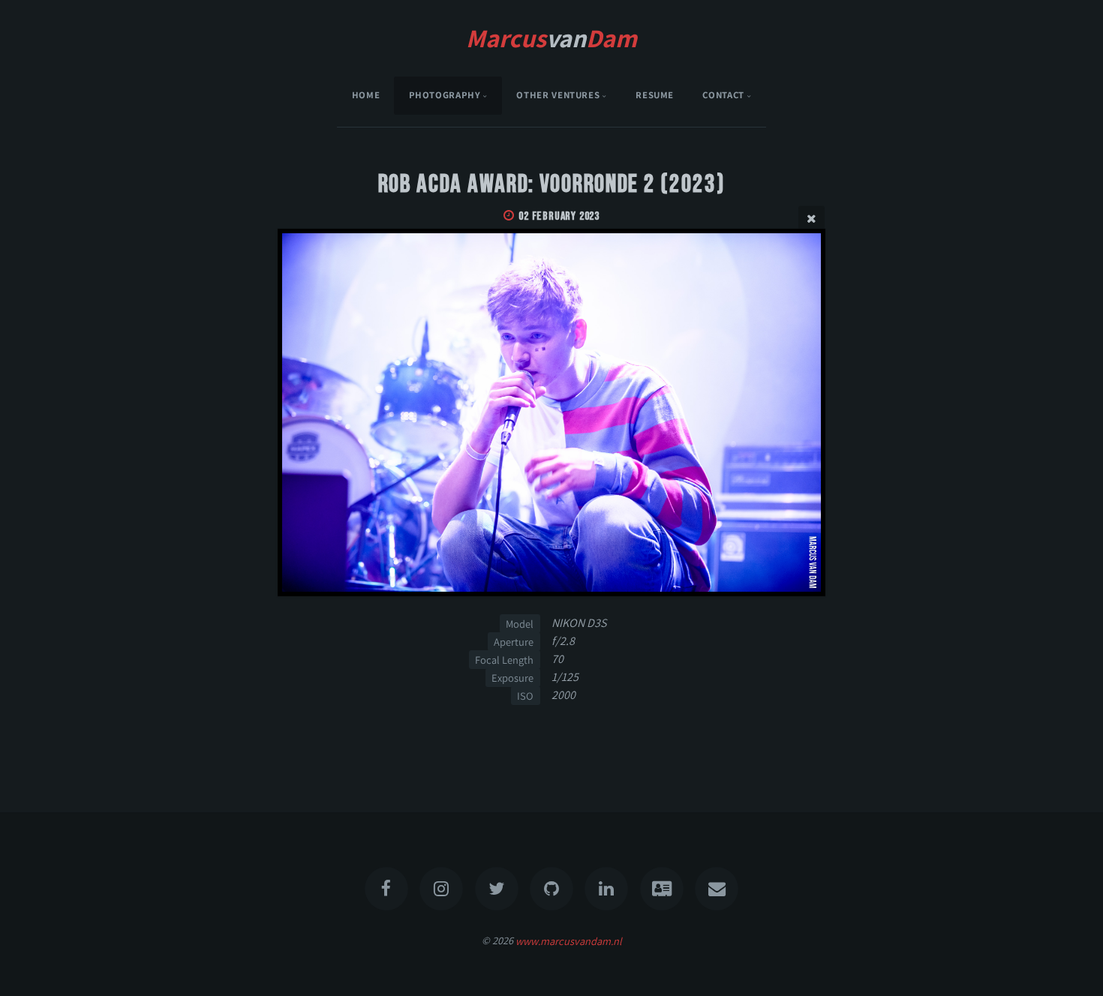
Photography (445, 94)
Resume (655, 94)
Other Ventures (558, 94)
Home (366, 94)
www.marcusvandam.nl (568, 940)
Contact (723, 94)
